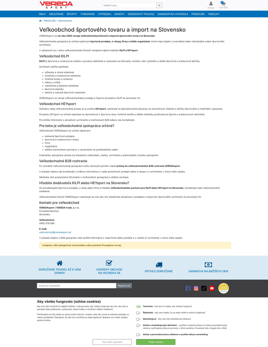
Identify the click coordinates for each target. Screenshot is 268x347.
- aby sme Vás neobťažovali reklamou (167, 319)
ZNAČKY (119, 14)
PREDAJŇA (198, 14)
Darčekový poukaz (141, 14)
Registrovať (124, 285)
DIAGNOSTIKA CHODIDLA (173, 14)
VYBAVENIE (88, 14)
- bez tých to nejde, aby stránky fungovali (167, 306)
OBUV (42, 14)
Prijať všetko (156, 342)
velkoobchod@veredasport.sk (55, 232)
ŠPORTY (72, 14)
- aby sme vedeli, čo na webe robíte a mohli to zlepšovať (174, 312)
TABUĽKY (213, 14)
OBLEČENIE (56, 14)
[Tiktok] (204, 288)
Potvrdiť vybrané (112, 342)
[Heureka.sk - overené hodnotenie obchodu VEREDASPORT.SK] (223, 288)
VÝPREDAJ (104, 14)
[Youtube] (212, 288)
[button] (223, 5)
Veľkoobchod (65, 20)
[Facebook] (188, 288)
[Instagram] (196, 288)
